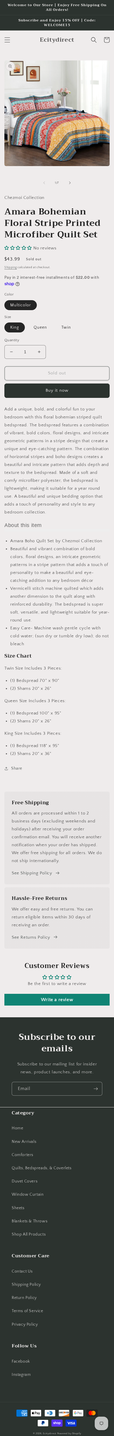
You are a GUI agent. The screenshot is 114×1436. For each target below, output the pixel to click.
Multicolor (20, 305)
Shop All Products (29, 1234)
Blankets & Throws (29, 1221)
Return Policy (24, 1297)
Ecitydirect (49, 1433)
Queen (40, 327)
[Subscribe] (95, 1089)
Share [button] (16, 768)
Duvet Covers (24, 1181)
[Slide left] (44, 182)
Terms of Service (27, 1311)
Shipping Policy (26, 1284)
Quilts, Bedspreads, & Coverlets (42, 1168)
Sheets (18, 1208)
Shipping (10, 267)
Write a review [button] (57, 999)
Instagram (21, 1374)
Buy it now (57, 390)
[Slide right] (69, 182)
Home (17, 1128)
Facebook (21, 1361)
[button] (7, 39)
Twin (66, 327)
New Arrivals (24, 1141)
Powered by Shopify (69, 1433)
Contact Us (22, 1271)
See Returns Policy (31, 937)
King (14, 327)
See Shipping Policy (32, 873)
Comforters (22, 1155)
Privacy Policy (25, 1324)
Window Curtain (28, 1194)
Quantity (11, 340)
